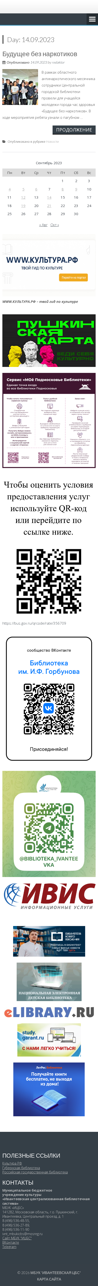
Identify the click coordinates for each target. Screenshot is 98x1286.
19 (23, 205)
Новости (52, 141)
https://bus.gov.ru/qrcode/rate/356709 (34, 623)
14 (49, 197)
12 (23, 197)
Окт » (54, 224)
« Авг (43, 224)
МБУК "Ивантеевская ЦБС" (55, 1272)
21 (49, 205)
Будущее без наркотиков (39, 53)
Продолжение (74, 129)
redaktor (58, 62)
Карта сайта (49, 1279)
